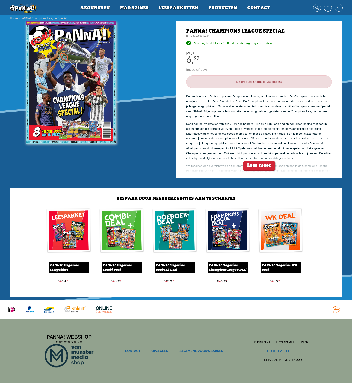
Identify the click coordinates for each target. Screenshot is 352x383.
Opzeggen (159, 351)
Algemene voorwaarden (201, 351)
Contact (258, 8)
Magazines (134, 8)
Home (14, 18)
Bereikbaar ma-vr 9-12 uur (281, 359)
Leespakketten (178, 8)
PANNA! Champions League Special (44, 18)
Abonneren (95, 8)
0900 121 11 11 (281, 351)
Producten (222, 8)
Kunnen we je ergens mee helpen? (281, 342)
